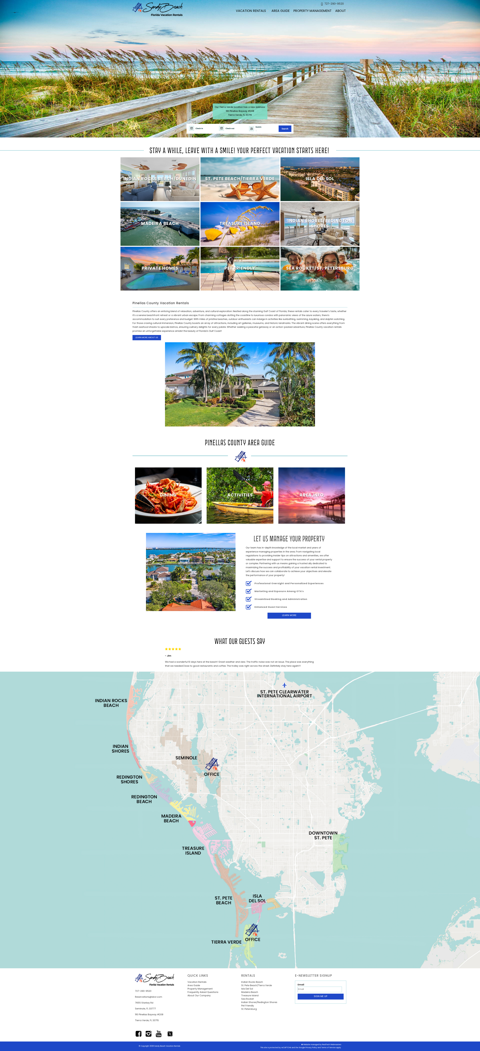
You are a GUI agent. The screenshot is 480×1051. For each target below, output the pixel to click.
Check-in (199, 128)
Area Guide (281, 11)
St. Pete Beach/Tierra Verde (256, 986)
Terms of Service (328, 1048)
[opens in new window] (138, 1036)
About (340, 11)
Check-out (230, 128)
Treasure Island (249, 996)
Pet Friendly (247, 1006)
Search (285, 128)
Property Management (312, 11)
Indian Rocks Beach (252, 982)
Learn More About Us (146, 338)
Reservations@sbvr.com (148, 997)
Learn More (289, 615)
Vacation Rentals (251, 11)
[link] (160, 179)
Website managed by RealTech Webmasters (322, 1045)
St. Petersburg (249, 1009)
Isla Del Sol (247, 989)
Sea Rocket (247, 999)
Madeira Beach (249, 992)
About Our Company (199, 996)
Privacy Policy (311, 1048)
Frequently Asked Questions (203, 992)
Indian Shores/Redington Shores (259, 1002)
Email (301, 985)
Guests (258, 127)
